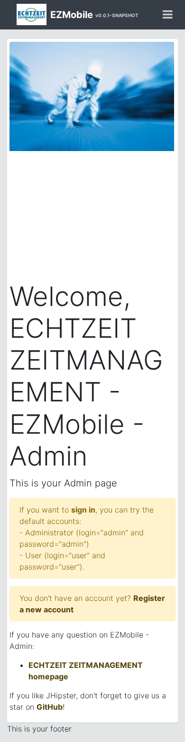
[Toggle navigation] (167, 14)
